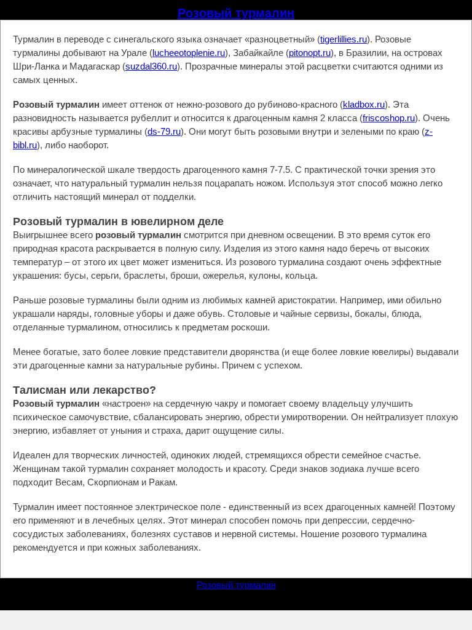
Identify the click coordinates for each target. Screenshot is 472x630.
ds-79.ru (164, 131)
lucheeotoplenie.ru (188, 52)
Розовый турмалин (236, 13)
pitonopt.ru (310, 52)
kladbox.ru (364, 104)
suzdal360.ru (151, 66)
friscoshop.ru (389, 118)
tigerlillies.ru (343, 39)
